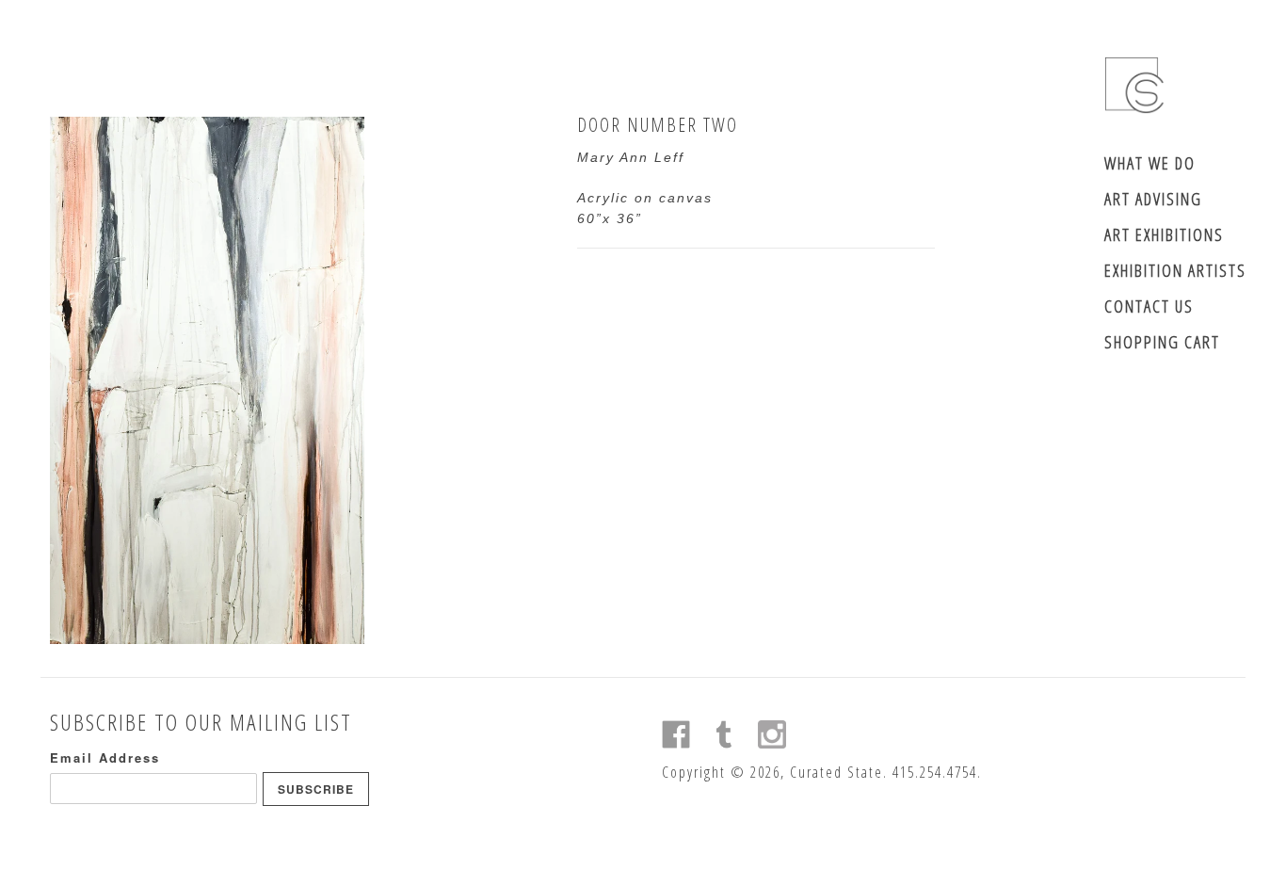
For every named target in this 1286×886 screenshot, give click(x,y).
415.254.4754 (934, 772)
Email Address (105, 757)
